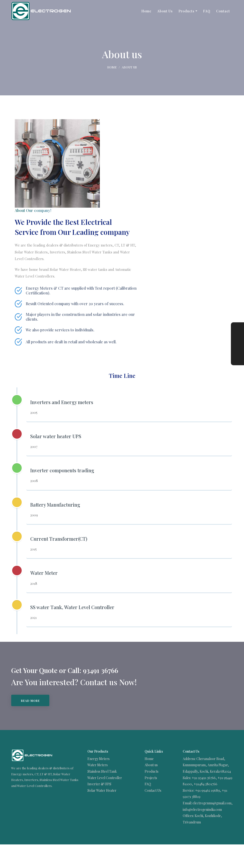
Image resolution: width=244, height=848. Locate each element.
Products (186, 11)
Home (146, 11)
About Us (165, 11)
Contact (223, 11)
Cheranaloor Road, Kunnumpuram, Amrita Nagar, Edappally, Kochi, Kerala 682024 (207, 765)
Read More (30, 701)
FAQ (206, 11)
